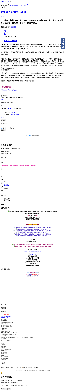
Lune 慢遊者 (3, 344)
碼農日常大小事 (4, 318)
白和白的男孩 (4, 353)
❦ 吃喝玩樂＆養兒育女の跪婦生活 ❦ (9, 334)
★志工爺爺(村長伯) (5, 315)
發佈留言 (3, 130)
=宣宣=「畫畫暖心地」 (6, 349)
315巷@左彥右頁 (4, 324)
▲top (2, 117)
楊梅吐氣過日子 (4, 350)
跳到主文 (3, 16)
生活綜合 (13, 27)
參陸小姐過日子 (4, 319)
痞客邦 (9, 108)
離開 (9, 388)
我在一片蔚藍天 (4, 356)
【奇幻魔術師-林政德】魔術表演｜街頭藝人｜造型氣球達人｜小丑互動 (17, 337)
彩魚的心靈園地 (10, 41)
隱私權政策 (41, 370)
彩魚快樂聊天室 (14, 114)
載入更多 (3, 120)
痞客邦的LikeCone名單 (6, 316)
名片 (5, 34)
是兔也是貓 (3, 359)
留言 (13, 108)
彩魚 (2, 99)
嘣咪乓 (2, 343)
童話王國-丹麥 (4, 321)
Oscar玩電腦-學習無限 (6, 340)
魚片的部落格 (4, 352)
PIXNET (20, 370)
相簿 (5, 30)
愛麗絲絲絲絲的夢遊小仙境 (7, 322)
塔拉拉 (2, 355)
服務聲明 (48, 370)
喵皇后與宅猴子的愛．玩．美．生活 (9, 332)
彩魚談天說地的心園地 (13, 12)
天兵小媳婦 (3, 335)
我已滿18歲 (3, 388)
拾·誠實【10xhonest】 (6, 330)
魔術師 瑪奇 (3, 338)
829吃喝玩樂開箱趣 (5, 328)
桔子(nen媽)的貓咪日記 (6, 325)
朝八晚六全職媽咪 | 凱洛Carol (7, 327)
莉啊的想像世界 (4, 358)
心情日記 (13, 112)
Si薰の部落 (3, 346)
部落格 (6, 32)
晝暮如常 (3, 347)
